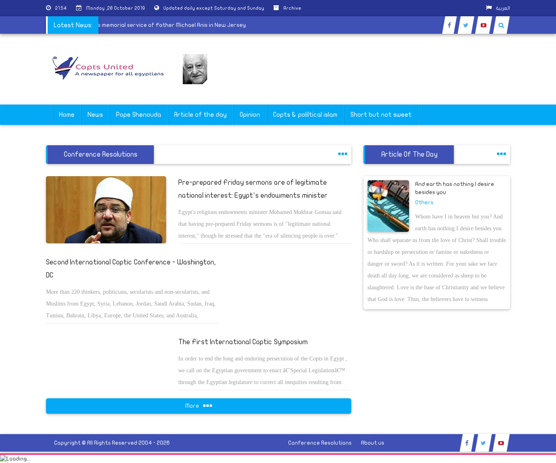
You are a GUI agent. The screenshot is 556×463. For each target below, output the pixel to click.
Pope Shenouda (138, 114)
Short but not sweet (381, 114)
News (95, 114)
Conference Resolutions (320, 443)
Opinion (250, 114)
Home (66, 114)
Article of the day (200, 114)
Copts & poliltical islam (305, 114)
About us (372, 443)
